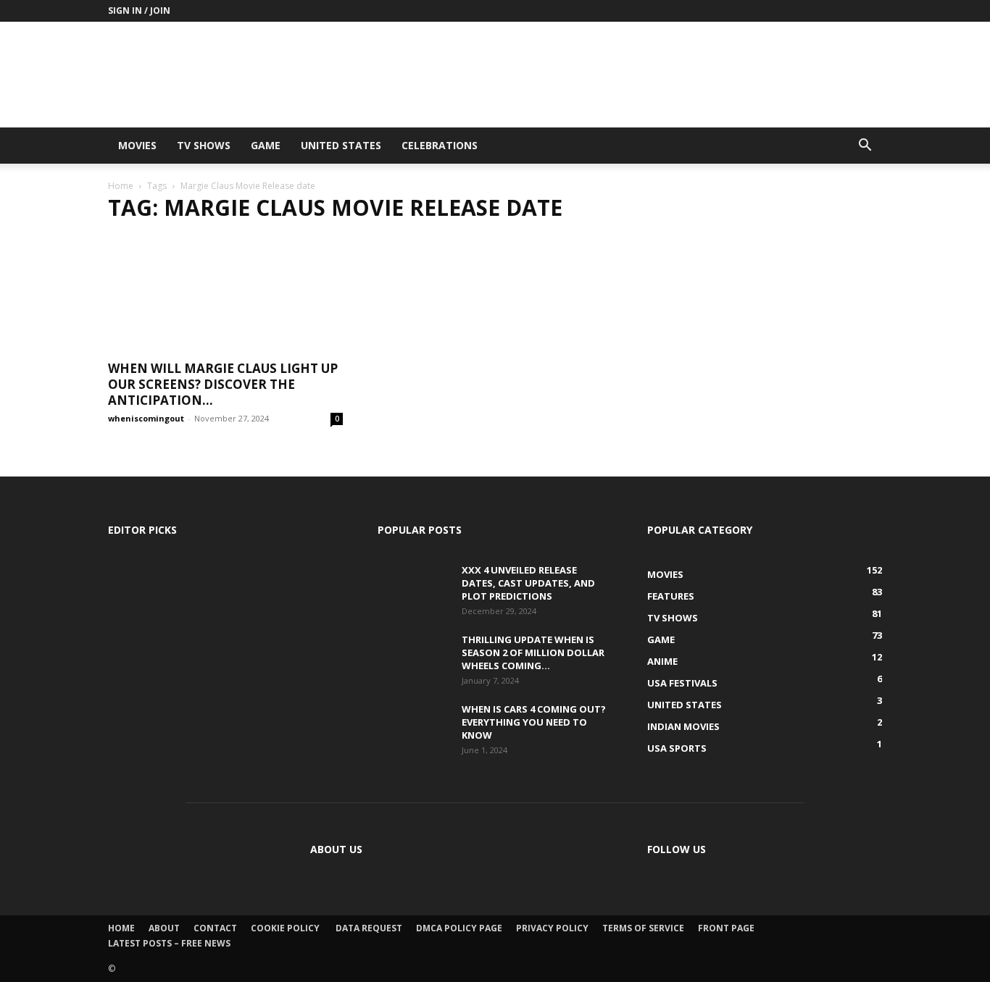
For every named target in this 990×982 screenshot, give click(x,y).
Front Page (726, 928)
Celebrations (440, 145)
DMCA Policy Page (459, 928)
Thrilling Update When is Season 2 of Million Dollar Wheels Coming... (533, 652)
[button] (864, 147)
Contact (215, 928)
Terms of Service (643, 928)
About (164, 928)
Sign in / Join (139, 10)
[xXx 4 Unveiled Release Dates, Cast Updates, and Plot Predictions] (414, 583)
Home (120, 186)
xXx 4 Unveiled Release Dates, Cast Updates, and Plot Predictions (528, 583)
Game (265, 145)
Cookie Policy (286, 928)
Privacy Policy (552, 928)
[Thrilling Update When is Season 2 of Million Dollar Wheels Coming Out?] (414, 653)
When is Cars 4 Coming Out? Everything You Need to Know (534, 722)
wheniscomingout (146, 418)
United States (341, 145)
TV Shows (203, 145)
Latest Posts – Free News (169, 943)
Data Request (369, 928)
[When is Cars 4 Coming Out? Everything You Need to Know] (414, 726)
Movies (137, 145)
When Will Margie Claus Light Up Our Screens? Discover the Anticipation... (223, 384)
